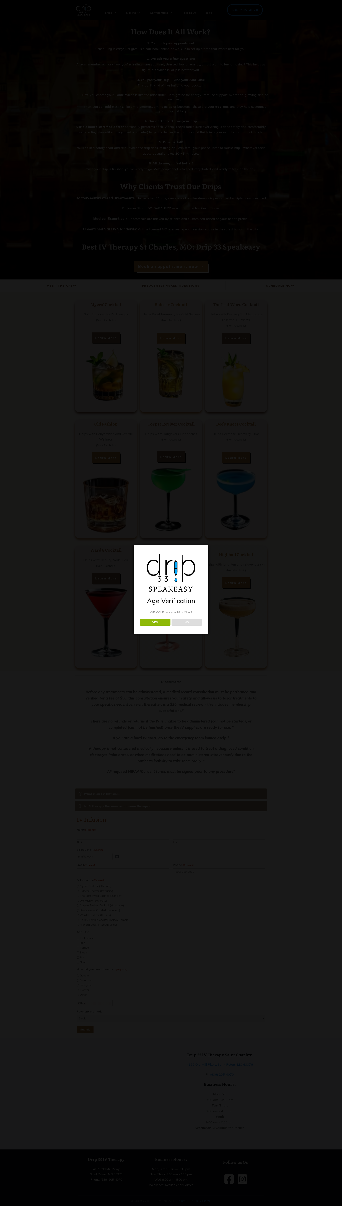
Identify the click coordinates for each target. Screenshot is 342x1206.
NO (187, 622)
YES (155, 622)
